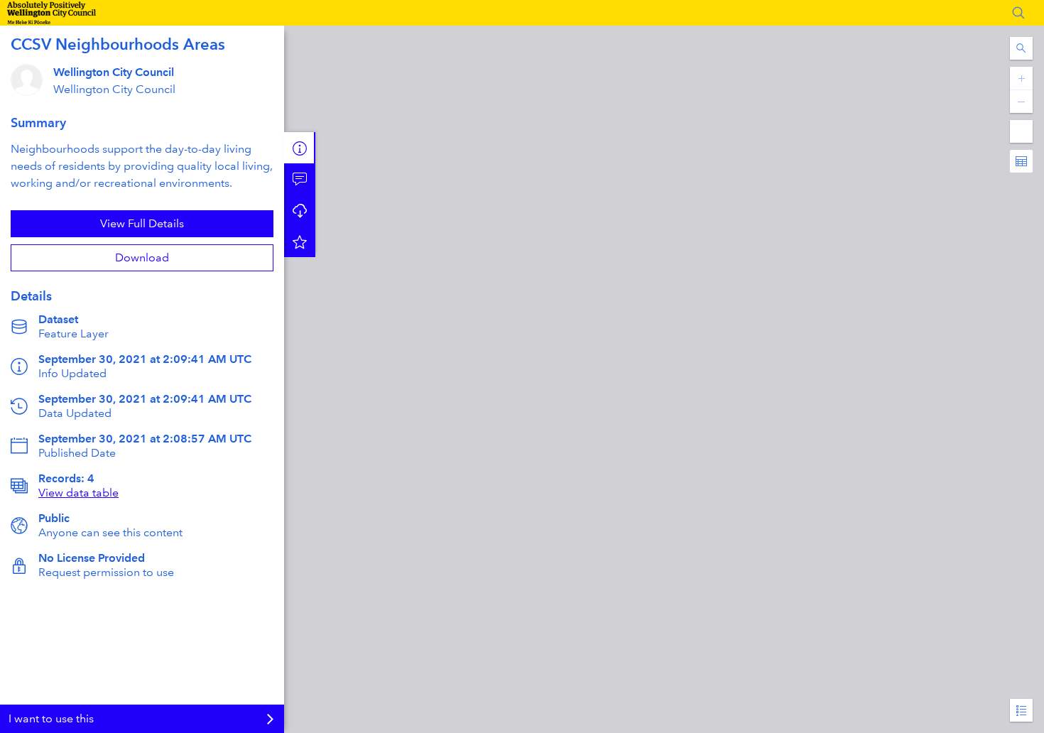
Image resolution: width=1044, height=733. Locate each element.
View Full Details (142, 223)
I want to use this (51, 718)
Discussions (299, 179)
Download (142, 257)
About (299, 147)
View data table (78, 492)
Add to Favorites (299, 241)
